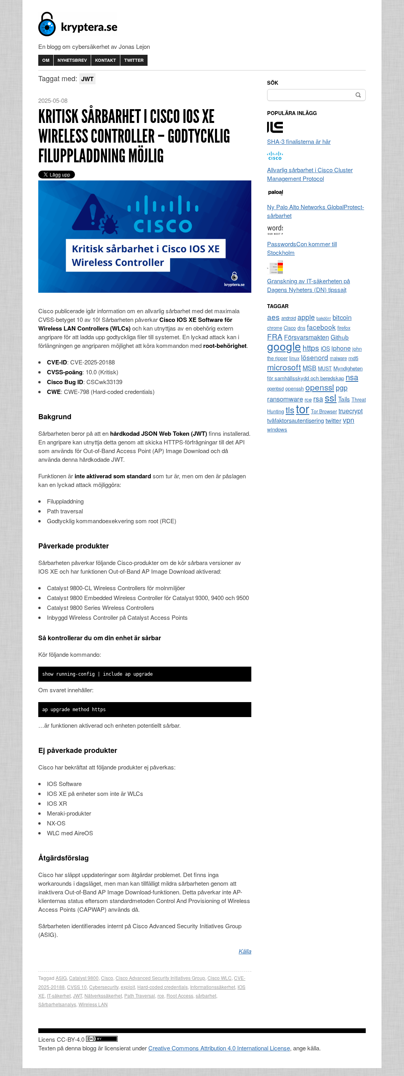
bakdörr (323, 318)
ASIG (61, 977)
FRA (274, 336)
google (284, 346)
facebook (321, 327)
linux (294, 358)
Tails (344, 398)
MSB (309, 367)
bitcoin (342, 317)
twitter (333, 420)
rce (160, 995)
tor (302, 408)
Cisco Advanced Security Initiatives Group (160, 977)
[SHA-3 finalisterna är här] (275, 132)
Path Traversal (139, 995)
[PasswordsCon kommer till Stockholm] (275, 235)
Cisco (107, 977)
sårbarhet (206, 995)
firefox (343, 327)
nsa (352, 377)
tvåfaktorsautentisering (295, 420)
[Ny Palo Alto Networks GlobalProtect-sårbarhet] (275, 198)
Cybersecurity (103, 986)
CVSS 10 (77, 986)
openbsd (275, 388)
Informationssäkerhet (212, 986)
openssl (319, 387)
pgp (342, 387)
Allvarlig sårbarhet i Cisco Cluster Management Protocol (310, 173)
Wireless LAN (93, 1004)
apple (306, 317)
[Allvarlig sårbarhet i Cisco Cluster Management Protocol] (275, 161)
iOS (325, 348)
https (311, 347)
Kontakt (105, 60)
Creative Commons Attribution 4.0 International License (219, 1048)
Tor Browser (324, 411)
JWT (77, 995)
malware (338, 358)
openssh (294, 388)
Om (45, 60)
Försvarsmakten (306, 337)
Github (340, 337)
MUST (325, 368)
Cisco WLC (220, 977)
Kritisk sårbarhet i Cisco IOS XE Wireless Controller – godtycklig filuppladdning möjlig (134, 136)
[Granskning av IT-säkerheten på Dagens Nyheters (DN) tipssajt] (275, 272)
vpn (348, 420)
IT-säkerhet (59, 995)
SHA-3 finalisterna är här (299, 141)
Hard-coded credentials (162, 986)
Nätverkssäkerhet (103, 995)
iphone (341, 348)
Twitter (134, 60)
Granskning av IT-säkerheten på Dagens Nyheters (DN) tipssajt (308, 285)
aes (273, 316)
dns (301, 327)
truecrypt (351, 410)
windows (277, 429)
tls (290, 409)
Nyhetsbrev (72, 60)
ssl (331, 397)
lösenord (314, 357)
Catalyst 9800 (84, 977)
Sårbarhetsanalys (57, 1004)
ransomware (285, 398)
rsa (318, 398)
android (288, 318)
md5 (353, 358)
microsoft (284, 367)
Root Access (179, 995)
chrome (274, 328)
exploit (128, 986)
